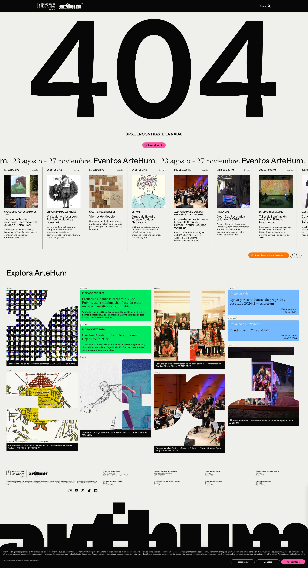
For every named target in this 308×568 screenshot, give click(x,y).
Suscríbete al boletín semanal (270, 255)
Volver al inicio (154, 145)
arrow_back (292, 255)
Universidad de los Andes (13, 481)
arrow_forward (299, 255)
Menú (263, 6)
